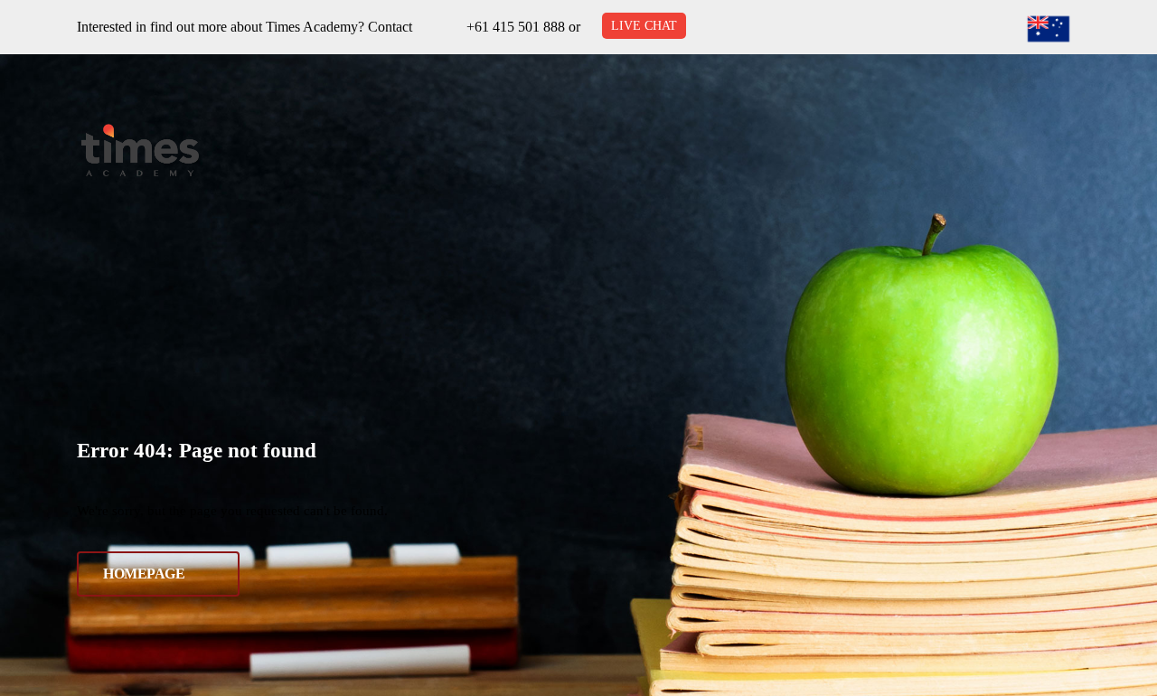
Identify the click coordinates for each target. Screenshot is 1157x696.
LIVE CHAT (644, 26)
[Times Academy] (140, 150)
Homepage (143, 573)
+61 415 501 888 (515, 26)
